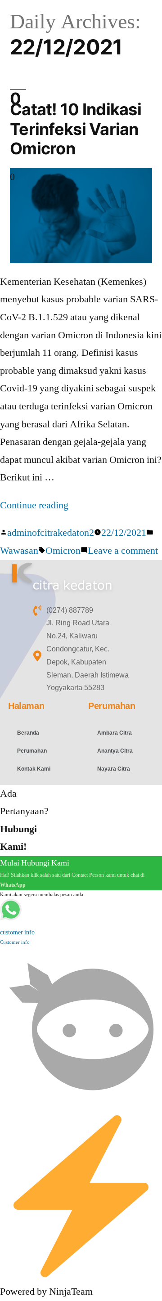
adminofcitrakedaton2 (50, 532)
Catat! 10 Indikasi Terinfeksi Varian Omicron (75, 128)
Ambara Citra (114, 733)
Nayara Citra (113, 769)
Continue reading (34, 505)
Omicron (63, 550)
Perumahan (32, 751)
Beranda (28, 733)
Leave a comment (123, 550)
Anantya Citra (115, 751)
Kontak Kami (33, 769)
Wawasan (19, 550)
